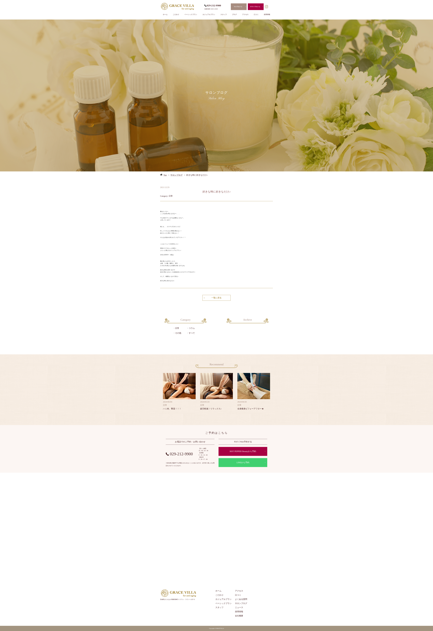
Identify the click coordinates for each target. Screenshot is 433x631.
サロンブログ (176, 175)
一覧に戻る (216, 298)
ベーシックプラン (190, 14)
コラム (192, 328)
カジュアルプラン (209, 14)
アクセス (245, 14)
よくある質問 (241, 599)
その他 (178, 333)
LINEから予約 (243, 462)
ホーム (165, 14)
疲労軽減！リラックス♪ (210, 409)
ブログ (234, 14)
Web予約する (238, 6)
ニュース (239, 607)
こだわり (176, 14)
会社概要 (239, 616)
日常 (177, 328)
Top (165, 175)
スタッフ (223, 14)
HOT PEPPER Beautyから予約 (243, 451)
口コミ (256, 14)
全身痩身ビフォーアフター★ (250, 409)
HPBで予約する (255, 6)
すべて (192, 333)
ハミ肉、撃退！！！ (172, 409)
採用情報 (267, 14)
